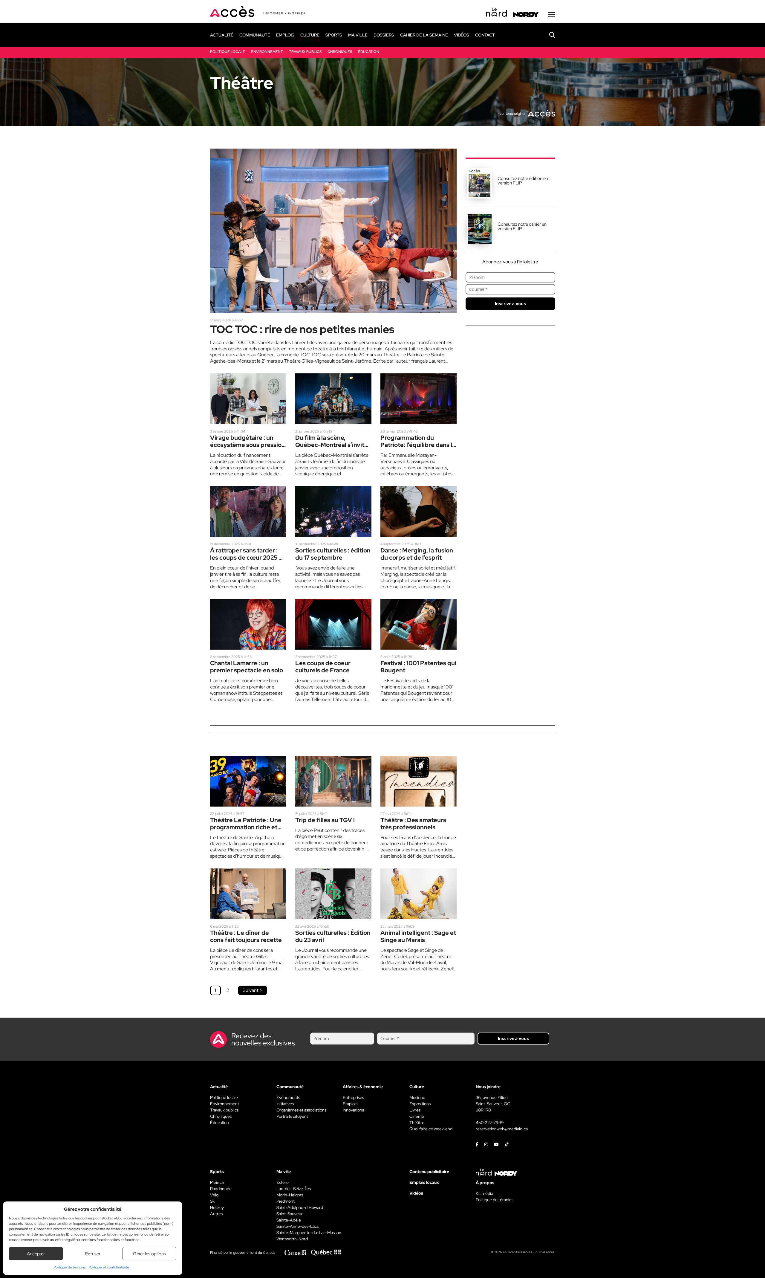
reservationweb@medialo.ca (502, 1129)
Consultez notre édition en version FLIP (523, 180)
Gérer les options (149, 1254)
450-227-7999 (490, 1122)
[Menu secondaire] (551, 14)
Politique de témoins (69, 1267)
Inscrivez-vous (510, 303)
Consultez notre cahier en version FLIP (522, 226)
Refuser (92, 1254)
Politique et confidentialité (108, 1267)
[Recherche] (547, 35)
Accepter (36, 1254)
